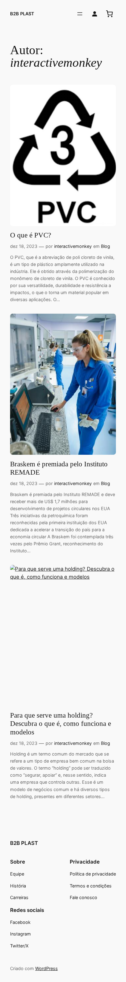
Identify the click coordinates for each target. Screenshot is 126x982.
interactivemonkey (73, 246)
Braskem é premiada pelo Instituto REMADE (59, 468)
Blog (105, 246)
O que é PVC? (30, 235)
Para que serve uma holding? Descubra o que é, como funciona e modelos (60, 723)
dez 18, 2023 (23, 246)
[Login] (94, 14)
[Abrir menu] (79, 13)
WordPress (46, 968)
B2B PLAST (22, 13)
